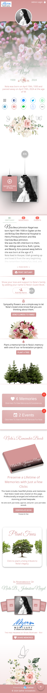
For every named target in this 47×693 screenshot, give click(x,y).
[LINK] (42, 106)
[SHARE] (33, 106)
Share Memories (25, 638)
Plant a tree (23, 352)
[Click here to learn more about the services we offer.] (23, 624)
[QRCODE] (4, 100)
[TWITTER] (33, 100)
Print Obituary (25, 272)
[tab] (10, 219)
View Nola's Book (23, 510)
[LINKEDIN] (4, 106)
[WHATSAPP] (42, 100)
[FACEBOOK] (14, 100)
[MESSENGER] (23, 100)
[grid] (23, 181)
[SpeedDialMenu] (40, 686)
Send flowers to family (23, 315)
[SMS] (23, 106)
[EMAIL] (14, 106)
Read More (23, 267)
